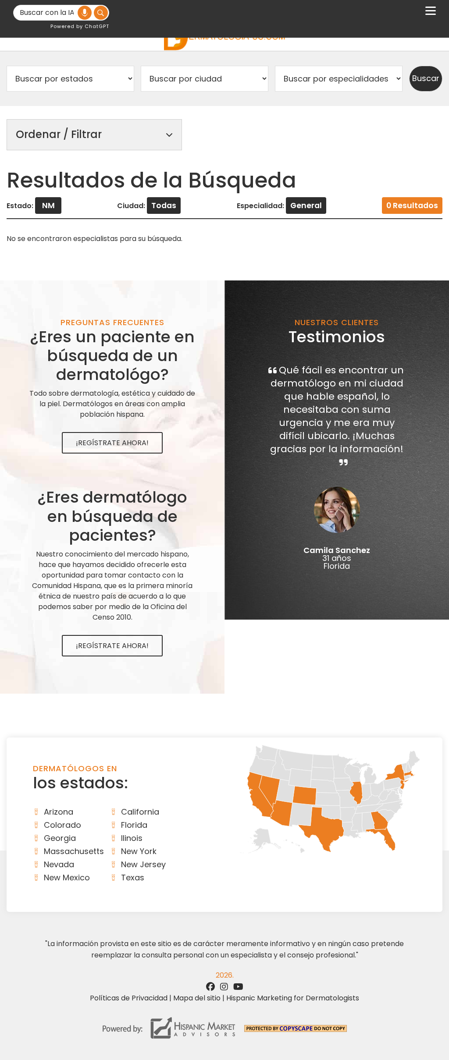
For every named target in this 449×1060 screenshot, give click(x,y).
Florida (134, 824)
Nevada (59, 864)
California (140, 811)
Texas (132, 877)
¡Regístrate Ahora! (112, 443)
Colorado (62, 824)
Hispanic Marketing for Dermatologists (292, 998)
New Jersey (143, 864)
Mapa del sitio (197, 998)
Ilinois (132, 838)
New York (139, 851)
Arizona (58, 811)
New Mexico (67, 877)
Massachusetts (74, 851)
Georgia (60, 838)
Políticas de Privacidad (128, 998)
